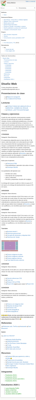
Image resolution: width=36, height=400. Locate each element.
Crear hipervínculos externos (15, 260)
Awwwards (23, 326)
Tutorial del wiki (9, 49)
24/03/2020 (8, 67)
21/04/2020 (8, 72)
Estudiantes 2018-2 (11, 377)
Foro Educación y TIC (9, 42)
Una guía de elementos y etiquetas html (18, 235)
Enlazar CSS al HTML (13, 282)
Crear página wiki (10, 51)
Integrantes (7, 77)
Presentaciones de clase (10, 60)
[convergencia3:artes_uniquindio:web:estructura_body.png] (9, 246)
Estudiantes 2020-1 (9, 79)
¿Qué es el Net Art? (9, 336)
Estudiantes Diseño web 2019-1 (14, 379)
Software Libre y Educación (11, 21)
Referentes (7, 74)
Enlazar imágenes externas (15, 256)
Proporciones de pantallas (15, 360)
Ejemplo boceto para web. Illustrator (17, 362)
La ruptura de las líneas (14, 98)
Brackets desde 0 (12, 231)
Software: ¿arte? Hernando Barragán (18, 110)
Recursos (6, 75)
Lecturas (6, 61)
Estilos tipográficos (12, 311)
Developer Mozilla (12, 167)
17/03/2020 (8, 65)
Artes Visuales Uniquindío (10, 34)
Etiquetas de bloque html (14, 306)
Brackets (22, 153)
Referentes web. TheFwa (10, 326)
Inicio (5, 14)
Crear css (10, 280)
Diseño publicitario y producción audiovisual (15, 28)
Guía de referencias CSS (14, 278)
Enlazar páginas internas (14, 258)
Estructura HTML (12, 163)
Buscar (17, 8)
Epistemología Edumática (10, 24)
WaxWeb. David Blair (13, 347)
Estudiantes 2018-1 (11, 375)
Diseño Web (6, 58)
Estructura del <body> (13, 237)
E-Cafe (9, 345)
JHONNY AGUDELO (11, 392)
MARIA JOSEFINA (11, 390)
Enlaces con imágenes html (15, 304)
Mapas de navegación (13, 97)
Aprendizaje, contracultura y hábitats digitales (16, 19)
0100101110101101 (13, 341)
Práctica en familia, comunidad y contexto (15, 26)
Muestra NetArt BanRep (14, 339)
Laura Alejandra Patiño (12, 388)
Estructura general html (14, 233)
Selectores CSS (11, 307)
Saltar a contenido (30, 1)
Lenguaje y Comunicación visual (12, 29)
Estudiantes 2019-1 (11, 381)
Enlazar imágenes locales (14, 254)
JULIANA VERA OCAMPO (13, 394)
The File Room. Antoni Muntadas (16, 343)
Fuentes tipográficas (13, 309)
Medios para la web (9, 23)
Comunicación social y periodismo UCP (14, 37)
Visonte (6, 36)
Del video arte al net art (14, 349)
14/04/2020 (8, 70)
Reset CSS (10, 284)
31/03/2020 (8, 68)
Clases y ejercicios (9, 63)
